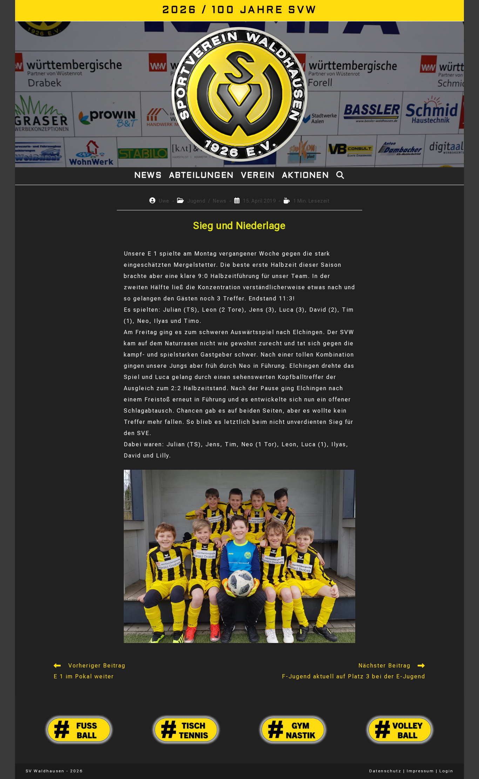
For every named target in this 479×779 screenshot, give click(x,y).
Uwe (164, 201)
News (219, 201)
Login (446, 770)
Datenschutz (385, 770)
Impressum (420, 770)
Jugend (196, 201)
